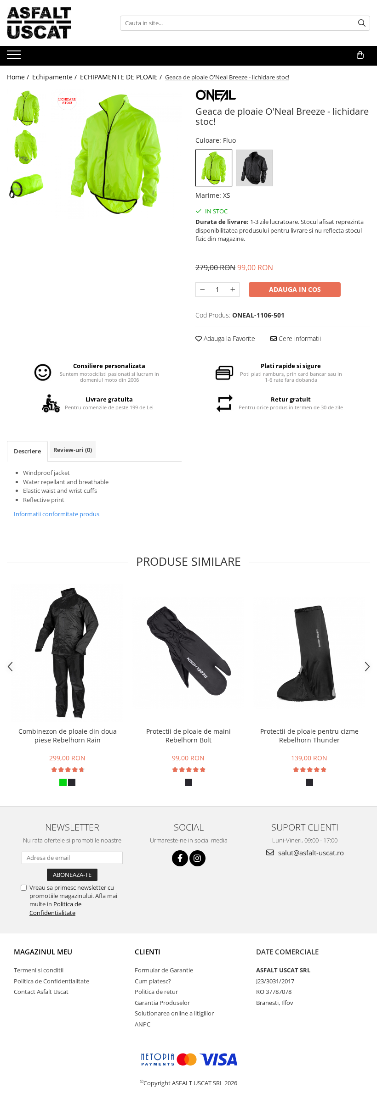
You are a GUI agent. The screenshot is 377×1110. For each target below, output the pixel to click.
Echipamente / (55, 77)
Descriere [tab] (27, 451)
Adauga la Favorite (228, 338)
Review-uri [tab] (72, 450)
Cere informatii (299, 338)
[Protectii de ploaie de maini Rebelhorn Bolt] (188, 653)
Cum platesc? (153, 981)
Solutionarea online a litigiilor (174, 1013)
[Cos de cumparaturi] (360, 55)
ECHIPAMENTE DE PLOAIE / (122, 77)
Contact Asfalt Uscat (41, 991)
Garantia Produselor (162, 1002)
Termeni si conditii (38, 970)
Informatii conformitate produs (56, 514)
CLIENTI (147, 951)
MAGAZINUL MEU (43, 951)
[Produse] (15, 57)
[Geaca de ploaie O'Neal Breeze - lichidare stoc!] (116, 154)
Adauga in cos (295, 289)
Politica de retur (156, 991)
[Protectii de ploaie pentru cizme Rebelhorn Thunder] (309, 653)
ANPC (142, 1024)
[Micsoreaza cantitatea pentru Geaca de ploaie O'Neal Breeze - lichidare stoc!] (202, 289)
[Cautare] (362, 23)
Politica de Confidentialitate (55, 908)
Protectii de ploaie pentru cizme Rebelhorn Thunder (309, 735)
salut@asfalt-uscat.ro (310, 852)
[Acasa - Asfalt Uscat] (53, 23)
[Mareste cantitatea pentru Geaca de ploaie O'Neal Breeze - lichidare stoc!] (233, 289)
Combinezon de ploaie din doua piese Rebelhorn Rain (67, 735)
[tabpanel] (116, 154)
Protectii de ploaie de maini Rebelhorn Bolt (188, 735)
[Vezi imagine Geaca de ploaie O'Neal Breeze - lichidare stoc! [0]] (26, 108)
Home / (19, 77)
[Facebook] (180, 858)
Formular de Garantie (164, 970)
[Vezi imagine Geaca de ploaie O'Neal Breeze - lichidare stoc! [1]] (26, 147)
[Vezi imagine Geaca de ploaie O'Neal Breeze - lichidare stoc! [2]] (26, 186)
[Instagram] (197, 858)
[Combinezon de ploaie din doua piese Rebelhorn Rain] (67, 653)
